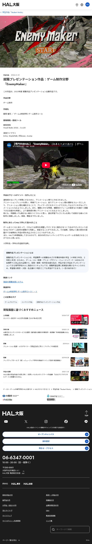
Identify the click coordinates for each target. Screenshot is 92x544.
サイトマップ (7, 516)
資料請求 (46, 441)
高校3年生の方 (7, 495)
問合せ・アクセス (46, 448)
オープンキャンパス (46, 434)
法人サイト (6, 510)
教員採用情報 (50, 516)
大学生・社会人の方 (9, 505)
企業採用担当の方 (52, 505)
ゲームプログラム (11, 302)
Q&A (47, 510)
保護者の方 (50, 500)
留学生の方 (6, 500)
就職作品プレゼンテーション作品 (48, 302)
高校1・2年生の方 (52, 495)
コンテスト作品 (26, 302)
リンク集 (49, 521)
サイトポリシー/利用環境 (11, 521)
